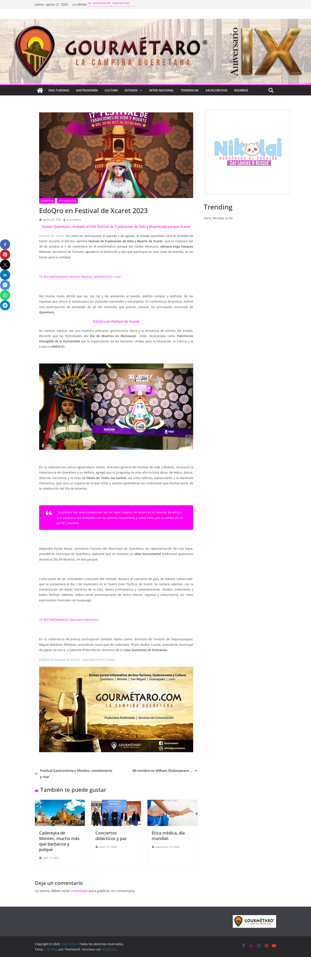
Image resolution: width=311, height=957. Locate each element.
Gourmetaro (73, 219)
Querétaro (47, 200)
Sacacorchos (216, 90)
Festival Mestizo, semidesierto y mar (96, 277)
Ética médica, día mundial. (168, 835)
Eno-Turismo (58, 90)
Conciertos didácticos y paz (111, 835)
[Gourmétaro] (40, 90)
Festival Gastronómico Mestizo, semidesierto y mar (76, 773)
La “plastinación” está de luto (108, 4)
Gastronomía (87, 90)
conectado (79, 890)
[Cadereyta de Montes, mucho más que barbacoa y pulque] (60, 802)
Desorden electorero (84, 620)
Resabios (241, 90)
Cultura (111, 90)
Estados (131, 90)
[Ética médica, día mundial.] (172, 802)
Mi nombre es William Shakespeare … (162, 770)
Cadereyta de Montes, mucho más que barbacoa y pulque (59, 841)
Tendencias (190, 90)
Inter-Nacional (161, 90)
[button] (140, 90)
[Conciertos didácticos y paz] (116, 802)
